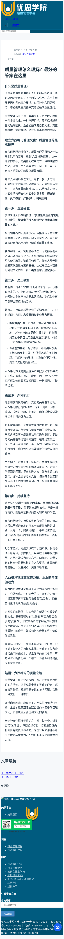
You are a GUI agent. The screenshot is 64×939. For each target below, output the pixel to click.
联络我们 (12, 882)
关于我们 (12, 814)
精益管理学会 (29, 53)
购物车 (15, 25)
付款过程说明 (14, 867)
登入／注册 (11, 19)
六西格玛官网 (14, 864)
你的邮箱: (6, 900)
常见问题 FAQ (15, 875)
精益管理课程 (14, 846)
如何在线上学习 (16, 871)
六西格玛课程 (14, 850)
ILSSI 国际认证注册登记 (20, 879)
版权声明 (12, 886)
